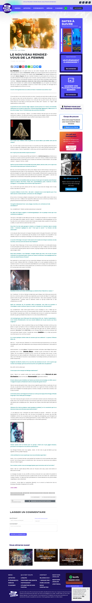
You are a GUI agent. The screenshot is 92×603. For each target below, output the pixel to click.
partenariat (26, 582)
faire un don (45, 582)
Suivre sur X (71, 189)
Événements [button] (38, 8)
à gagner (59, 8)
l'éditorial (56, 584)
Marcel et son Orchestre (17, 494)
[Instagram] (86, 2)
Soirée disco (28, 351)
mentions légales (56, 580)
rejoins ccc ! (45, 578)
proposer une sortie (29, 580)
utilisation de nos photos (28, 586)
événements (13, 580)
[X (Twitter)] (89, 2)
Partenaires (78, 8)
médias (11, 582)
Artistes (11, 578)
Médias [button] (49, 8)
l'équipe (24, 578)
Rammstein (32, 376)
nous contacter (44, 586)
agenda (18, 8)
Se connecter (71, 68)
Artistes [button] (26, 8)
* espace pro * (45, 580)
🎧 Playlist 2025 (74, 586)
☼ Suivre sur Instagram (71, 148)
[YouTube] (83, 2)
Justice (41, 332)
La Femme (14, 70)
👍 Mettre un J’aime (71, 127)
